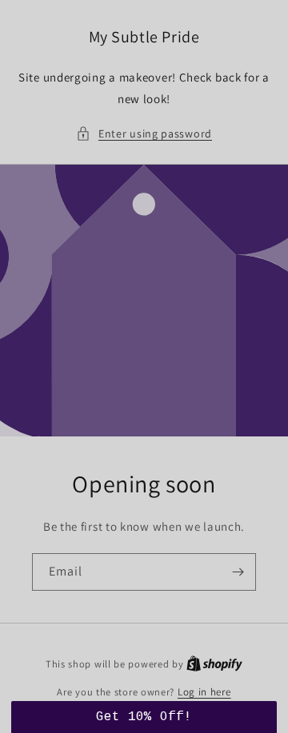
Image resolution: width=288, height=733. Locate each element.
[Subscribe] (237, 572)
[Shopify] (214, 664)
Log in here (204, 692)
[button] (144, 134)
